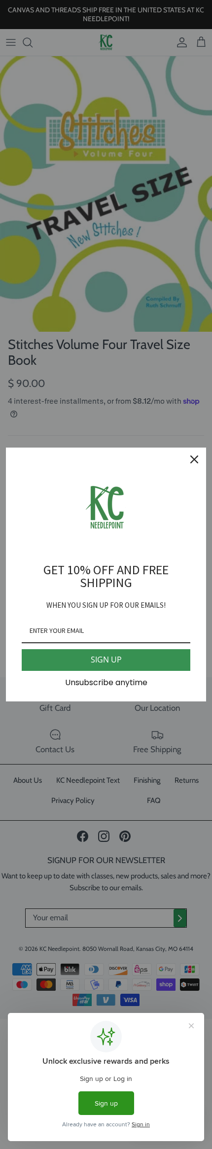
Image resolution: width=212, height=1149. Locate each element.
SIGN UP (106, 659)
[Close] (194, 459)
